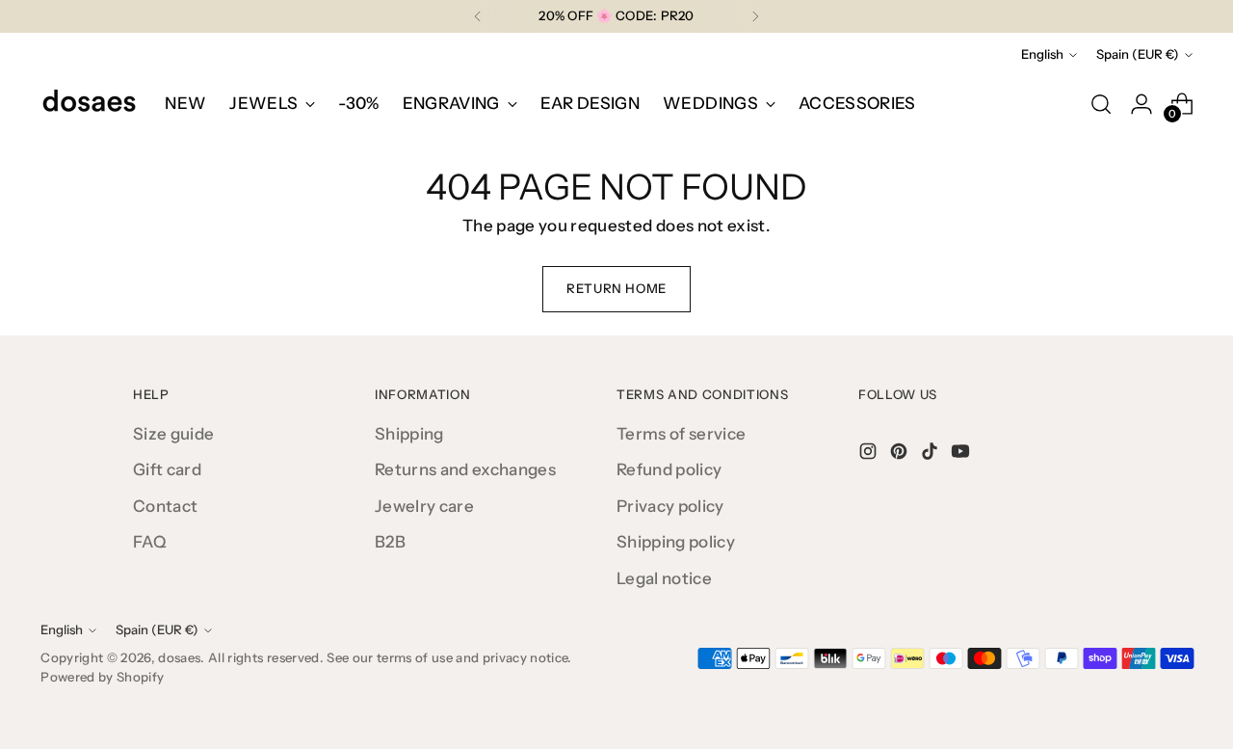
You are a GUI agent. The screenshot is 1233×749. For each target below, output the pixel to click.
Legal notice (664, 578)
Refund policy (668, 469)
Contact (165, 506)
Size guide (173, 433)
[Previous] (478, 16)
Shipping (409, 433)
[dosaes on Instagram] (869, 454)
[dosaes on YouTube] (962, 454)
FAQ (150, 541)
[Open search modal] (1101, 104)
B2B (390, 541)
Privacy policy (670, 506)
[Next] (755, 16)
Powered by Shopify (102, 676)
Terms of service (681, 433)
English (1042, 54)
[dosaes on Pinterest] (900, 454)
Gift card (167, 469)
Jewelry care (424, 506)
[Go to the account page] (1141, 104)
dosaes (179, 657)
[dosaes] (88, 104)
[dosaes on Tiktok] (931, 454)
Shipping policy (675, 541)
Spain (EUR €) (1137, 54)
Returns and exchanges (465, 469)
